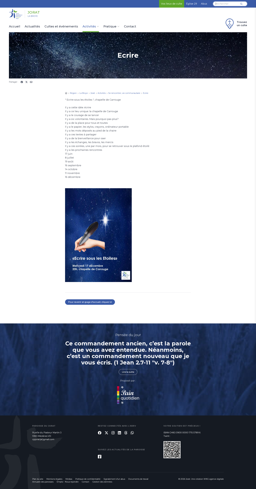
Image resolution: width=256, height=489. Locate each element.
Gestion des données (102, 482)
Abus (204, 3)
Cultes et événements (61, 26)
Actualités (32, 26)
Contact (130, 26)
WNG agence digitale (214, 479)
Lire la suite (128, 372)
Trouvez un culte (242, 24)
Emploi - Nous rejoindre (68, 482)
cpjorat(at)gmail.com (43, 439)
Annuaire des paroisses (42, 482)
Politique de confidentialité (87, 479)
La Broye (33, 16)
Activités (89, 26)
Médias (68, 479)
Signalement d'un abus (114, 479)
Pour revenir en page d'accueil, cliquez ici (90, 302)
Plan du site (37, 479)
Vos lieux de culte (171, 3)
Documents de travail (138, 479)
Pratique (109, 26)
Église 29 (191, 3)
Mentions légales (54, 479)
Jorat (34, 12)
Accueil (14, 26)
